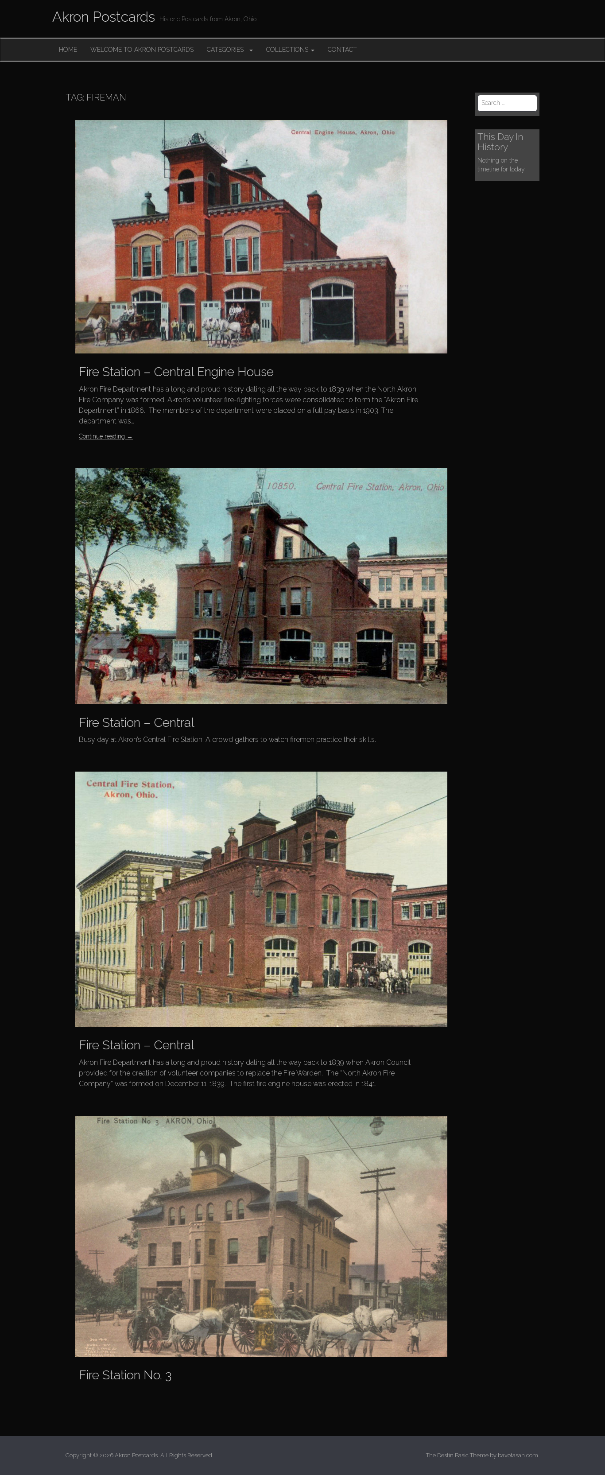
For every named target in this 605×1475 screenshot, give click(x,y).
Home (68, 49)
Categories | (227, 49)
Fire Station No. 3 (125, 1375)
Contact (342, 49)
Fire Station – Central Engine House (176, 372)
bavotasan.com (518, 1455)
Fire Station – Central (136, 722)
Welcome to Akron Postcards (142, 49)
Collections (288, 49)
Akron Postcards (103, 16)
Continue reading (106, 436)
